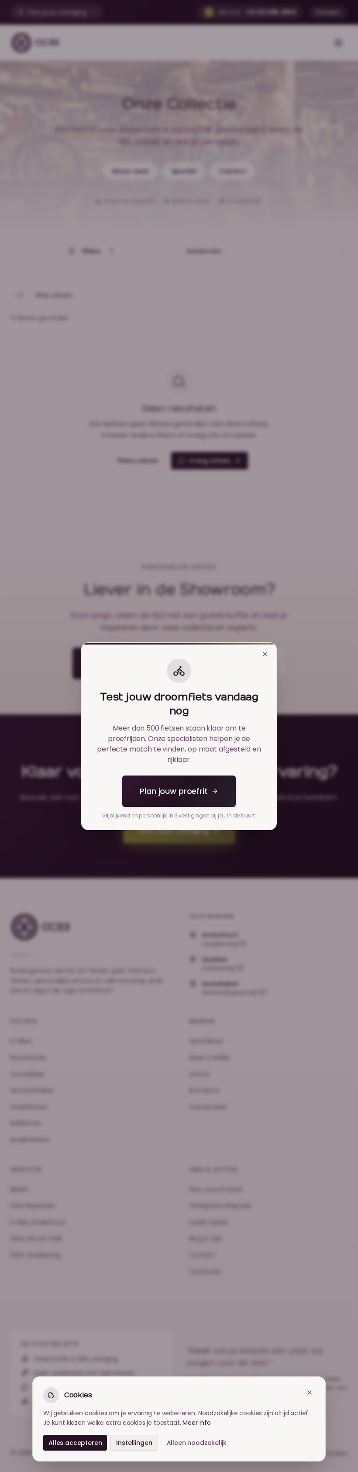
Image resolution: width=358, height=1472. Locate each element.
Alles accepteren (75, 1442)
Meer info (196, 1422)
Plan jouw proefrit (173, 791)
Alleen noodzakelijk (197, 1442)
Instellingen (134, 1442)
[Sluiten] (265, 654)
